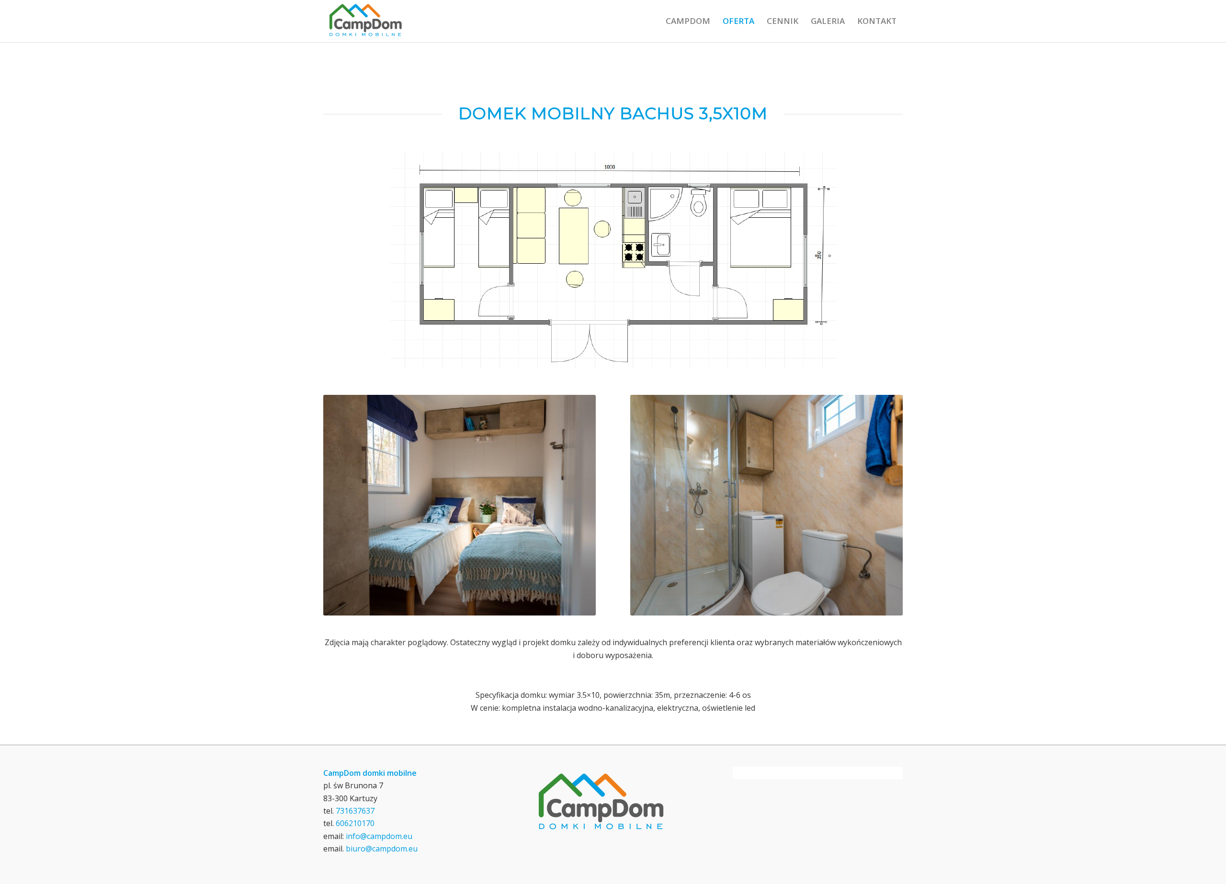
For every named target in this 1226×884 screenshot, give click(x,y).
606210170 (355, 823)
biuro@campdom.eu (382, 848)
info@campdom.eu (379, 836)
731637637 (355, 811)
